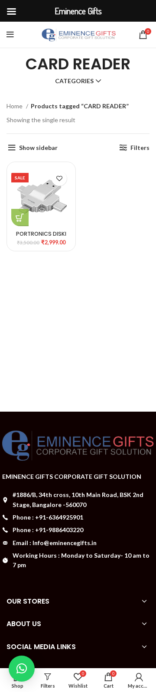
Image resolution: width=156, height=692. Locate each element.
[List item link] (78, 517)
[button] (22, 669)
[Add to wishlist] (59, 178)
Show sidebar (38, 147)
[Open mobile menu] (10, 34)
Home (15, 106)
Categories (74, 81)
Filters (140, 147)
